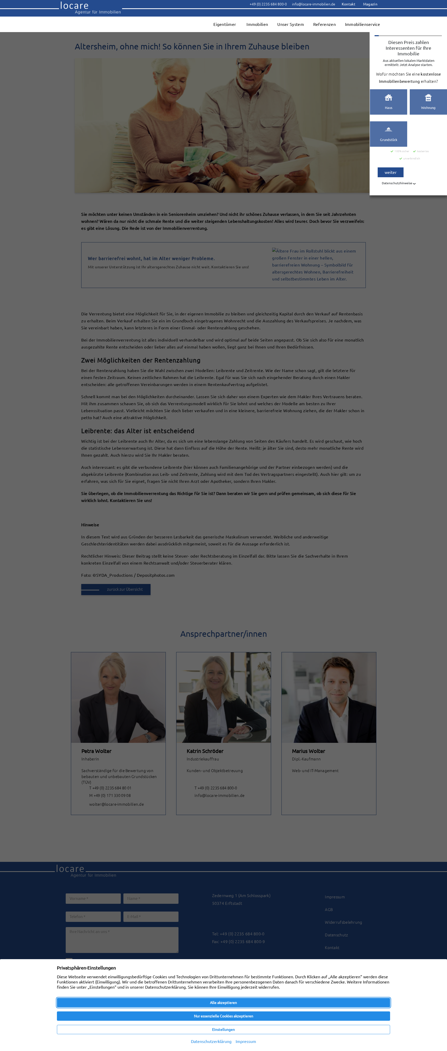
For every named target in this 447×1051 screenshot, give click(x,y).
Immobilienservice (362, 24)
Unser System (290, 24)
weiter (391, 172)
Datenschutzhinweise (397, 183)
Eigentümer (224, 24)
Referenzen (324, 24)
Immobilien (257, 24)
